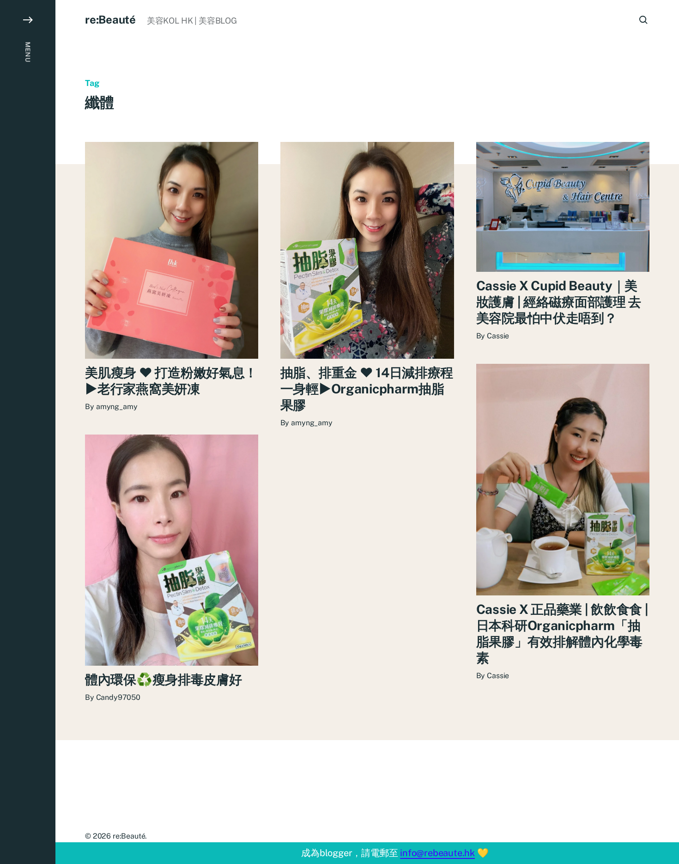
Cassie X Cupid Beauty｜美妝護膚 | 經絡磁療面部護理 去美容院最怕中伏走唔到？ (559, 301)
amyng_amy (117, 406)
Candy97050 (118, 697)
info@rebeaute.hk (437, 852)
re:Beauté (110, 19)
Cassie (498, 335)
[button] (27, 432)
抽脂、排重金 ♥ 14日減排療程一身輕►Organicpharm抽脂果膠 (367, 388)
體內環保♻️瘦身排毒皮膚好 (163, 679)
